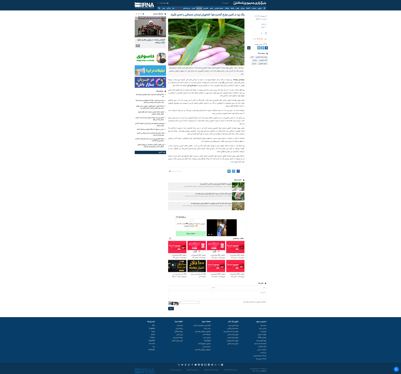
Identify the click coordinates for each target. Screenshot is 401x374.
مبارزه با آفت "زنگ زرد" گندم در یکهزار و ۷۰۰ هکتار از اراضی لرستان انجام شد (211, 203)
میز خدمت (263, 353)
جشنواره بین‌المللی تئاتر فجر (203, 350)
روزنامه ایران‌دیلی (178, 337)
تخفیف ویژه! (191, 233)
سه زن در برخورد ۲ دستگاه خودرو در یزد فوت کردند (150, 129)
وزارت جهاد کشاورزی (261, 57)
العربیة (153, 331)
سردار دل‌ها (207, 328)
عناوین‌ (260, 8)
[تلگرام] (222, 365)
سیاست (254, 8)
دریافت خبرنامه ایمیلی (259, 356)
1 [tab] (143, 14)
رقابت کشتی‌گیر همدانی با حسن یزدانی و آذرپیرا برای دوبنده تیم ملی (150, 134)
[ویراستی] (195, 365)
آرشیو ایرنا (263, 331)
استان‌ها (199, 8)
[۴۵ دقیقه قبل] (150, 26)
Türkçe (152, 337)
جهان (237, 8)
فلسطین (205, 8)
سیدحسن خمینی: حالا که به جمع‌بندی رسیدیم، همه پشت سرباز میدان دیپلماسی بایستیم (150, 101)
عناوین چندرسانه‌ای (232, 343)
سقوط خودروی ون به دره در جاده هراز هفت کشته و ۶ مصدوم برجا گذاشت (149, 140)
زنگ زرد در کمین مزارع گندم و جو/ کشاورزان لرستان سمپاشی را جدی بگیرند (207, 15)
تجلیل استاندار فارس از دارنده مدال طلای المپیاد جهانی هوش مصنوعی (151, 113)
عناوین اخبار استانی (232, 334)
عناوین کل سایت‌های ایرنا (231, 331)
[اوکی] (185, 365)
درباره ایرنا (263, 325)
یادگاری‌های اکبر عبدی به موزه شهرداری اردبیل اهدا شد (150, 95)
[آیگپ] (205, 365)
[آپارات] (212, 365)
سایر (163, 8)
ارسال (171, 308)
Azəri (153, 334)
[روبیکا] (215, 365)
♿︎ (396, 369)
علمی (211, 8)
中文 (153, 325)
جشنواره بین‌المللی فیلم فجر (203, 331)
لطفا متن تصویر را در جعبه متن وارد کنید (254, 302)
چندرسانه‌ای (186, 8)
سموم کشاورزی (263, 64)
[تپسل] (177, 217)
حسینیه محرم (207, 346)
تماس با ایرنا (262, 328)
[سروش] (198, 365)
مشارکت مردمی (261, 350)
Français (151, 350)
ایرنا (249, 3)
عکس (193, 8)
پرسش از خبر (207, 337)
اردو (154, 346)
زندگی (168, 8)
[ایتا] (202, 365)
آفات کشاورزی (263, 60)
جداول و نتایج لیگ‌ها (204, 343)
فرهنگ (227, 8)
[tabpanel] (150, 32)
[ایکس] (218, 365)
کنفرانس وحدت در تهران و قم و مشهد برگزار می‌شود (151, 41)
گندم (252, 57)
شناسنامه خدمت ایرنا (260, 343)
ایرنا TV (178, 8)
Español (152, 340)
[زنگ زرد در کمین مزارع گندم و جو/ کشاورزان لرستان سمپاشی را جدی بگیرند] (206, 42)
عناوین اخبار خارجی (232, 337)
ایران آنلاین (179, 334)
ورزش (242, 8)
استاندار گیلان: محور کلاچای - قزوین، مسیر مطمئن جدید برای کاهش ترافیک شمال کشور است (150, 107)
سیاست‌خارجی (218, 8)
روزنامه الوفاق (179, 331)
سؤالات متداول (262, 334)
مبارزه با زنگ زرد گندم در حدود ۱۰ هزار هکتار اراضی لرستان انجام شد (213, 194)
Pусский (152, 343)
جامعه (232, 8)
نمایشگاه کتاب (206, 334)
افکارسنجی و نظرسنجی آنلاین (202, 325)
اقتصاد (248, 8)
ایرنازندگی (180, 325)
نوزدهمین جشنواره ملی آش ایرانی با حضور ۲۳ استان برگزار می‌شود (149, 124)
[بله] (208, 365)
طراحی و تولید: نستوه (258, 371)
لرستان (262, 27)
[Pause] (209, 234)
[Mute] (212, 234)
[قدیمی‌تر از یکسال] (238, 186)
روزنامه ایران (179, 328)
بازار (173, 8)
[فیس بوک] (192, 365)
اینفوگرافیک (207, 340)
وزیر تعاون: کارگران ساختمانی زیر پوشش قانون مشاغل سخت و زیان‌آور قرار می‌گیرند (151, 146)
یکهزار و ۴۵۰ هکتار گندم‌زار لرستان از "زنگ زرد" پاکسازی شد (215, 184)
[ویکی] (182, 365)
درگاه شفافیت (262, 346)
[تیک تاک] (188, 365)
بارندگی (255, 60)
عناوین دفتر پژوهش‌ (232, 340)
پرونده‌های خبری (233, 325)
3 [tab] (138, 14)
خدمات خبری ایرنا (261, 359)
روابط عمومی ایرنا (261, 340)
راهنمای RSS (262, 337)
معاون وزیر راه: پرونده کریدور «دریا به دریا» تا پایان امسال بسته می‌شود (149, 119)
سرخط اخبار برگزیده (232, 328)
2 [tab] (141, 14)
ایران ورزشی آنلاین (177, 340)
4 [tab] (136, 14)
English (152, 328)
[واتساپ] (179, 365)
